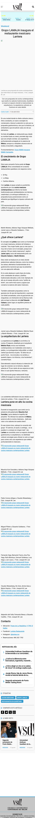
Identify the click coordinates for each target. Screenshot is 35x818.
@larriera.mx (15, 634)
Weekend (5, 747)
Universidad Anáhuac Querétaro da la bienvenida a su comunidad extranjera (25, 742)
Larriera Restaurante (17, 631)
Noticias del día (9, 647)
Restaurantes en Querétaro (12, 701)
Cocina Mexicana (8, 697)
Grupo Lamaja (22, 697)
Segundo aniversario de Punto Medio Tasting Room (8, 742)
